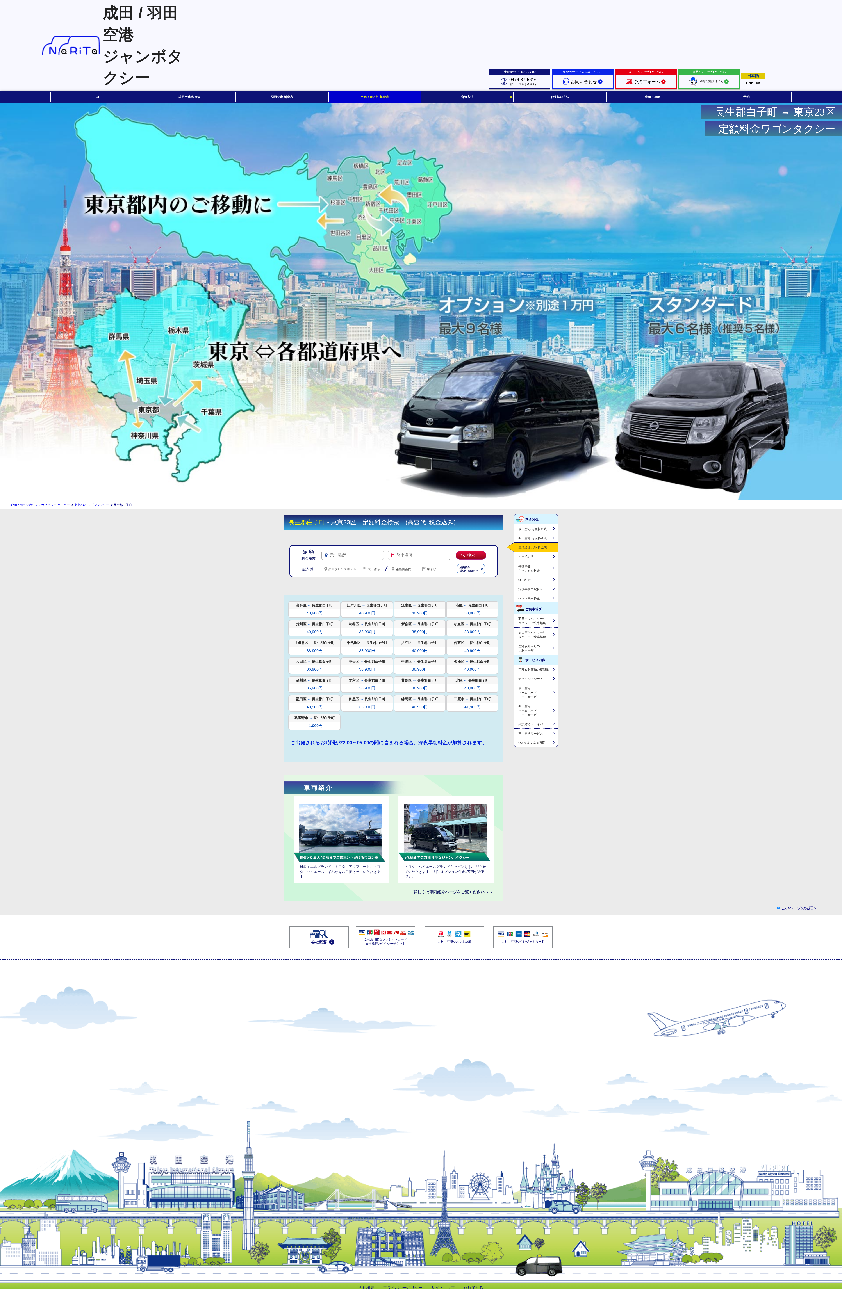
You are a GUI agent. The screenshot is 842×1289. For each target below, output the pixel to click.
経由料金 (524, 580)
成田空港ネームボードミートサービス (529, 692)
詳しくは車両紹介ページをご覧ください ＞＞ (454, 892)
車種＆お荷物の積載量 (533, 669)
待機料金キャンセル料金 (529, 568)
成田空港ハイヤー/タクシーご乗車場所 (532, 635)
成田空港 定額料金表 (532, 529)
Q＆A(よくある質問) (532, 742)
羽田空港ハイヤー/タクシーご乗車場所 (532, 621)
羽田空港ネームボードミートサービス (529, 710)
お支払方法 (526, 557)
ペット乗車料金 (529, 598)
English (753, 83)
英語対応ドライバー (532, 724)
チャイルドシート (530, 678)
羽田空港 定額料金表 (532, 538)
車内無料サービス (530, 733)
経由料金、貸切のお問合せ (469, 569)
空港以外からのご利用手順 (529, 648)
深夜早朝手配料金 (530, 589)
